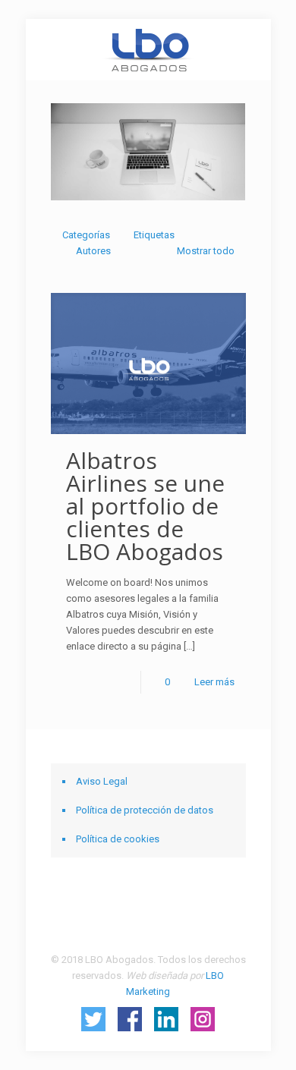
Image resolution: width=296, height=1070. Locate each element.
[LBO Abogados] (148, 49)
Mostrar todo (205, 250)
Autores (93, 250)
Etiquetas (154, 235)
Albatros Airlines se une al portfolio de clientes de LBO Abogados (145, 506)
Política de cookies (117, 839)
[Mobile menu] (250, 49)
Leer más (214, 682)
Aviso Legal (102, 781)
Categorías (86, 235)
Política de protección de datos (144, 810)
